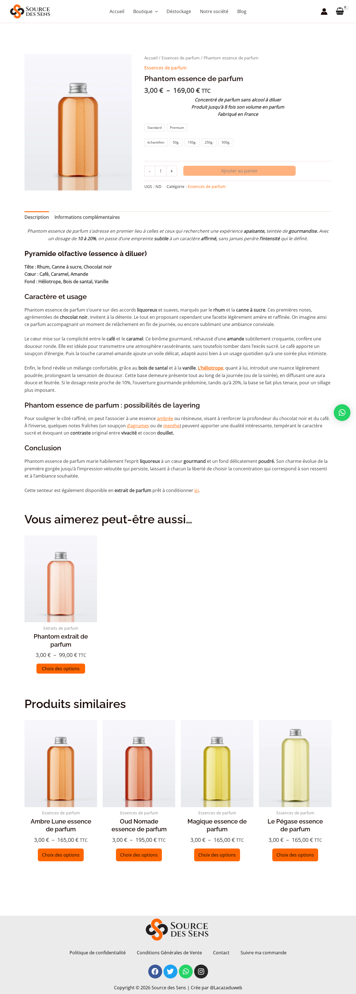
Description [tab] (36, 217)
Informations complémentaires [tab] (87, 217)
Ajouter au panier (239, 171)
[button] (155, 11)
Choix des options (61, 669)
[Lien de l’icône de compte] (324, 11)
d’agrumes (138, 426)
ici (196, 490)
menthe (171, 426)
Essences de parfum (181, 58)
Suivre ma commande (263, 953)
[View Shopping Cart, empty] (339, 11)
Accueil (151, 58)
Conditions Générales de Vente (169, 953)
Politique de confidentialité (98, 953)
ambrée (165, 418)
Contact (221, 953)
